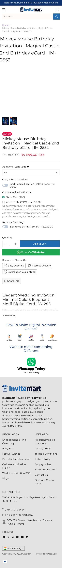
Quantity (7, 237)
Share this (13, 280)
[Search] (56, 16)
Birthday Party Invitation (16, 459)
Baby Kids (8, 448)
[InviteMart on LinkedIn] (27, 537)
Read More (16, 425)
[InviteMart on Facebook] (3, 537)
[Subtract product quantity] (5, 244)
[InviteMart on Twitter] (8, 537)
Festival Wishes (11, 453)
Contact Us (41, 474)
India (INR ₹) (14, 548)
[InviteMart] (31, 9)
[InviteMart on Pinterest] (13, 537)
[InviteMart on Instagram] (17, 537)
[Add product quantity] (15, 244)
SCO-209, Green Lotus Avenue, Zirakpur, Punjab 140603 (29, 522)
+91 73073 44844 (16, 509)
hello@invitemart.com (20, 514)
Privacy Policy (42, 448)
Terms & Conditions (46, 453)
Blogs (5, 478)
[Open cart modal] (57, 10)
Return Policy (42, 459)
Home (5, 25)
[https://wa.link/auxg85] (31, 366)
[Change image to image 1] (5, 121)
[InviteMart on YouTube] (22, 537)
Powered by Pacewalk (46, 553)
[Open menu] (4, 10)
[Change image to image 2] (13, 121)
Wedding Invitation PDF (16, 473)
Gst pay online (43, 464)
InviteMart (26, 553)
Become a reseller (45, 469)
